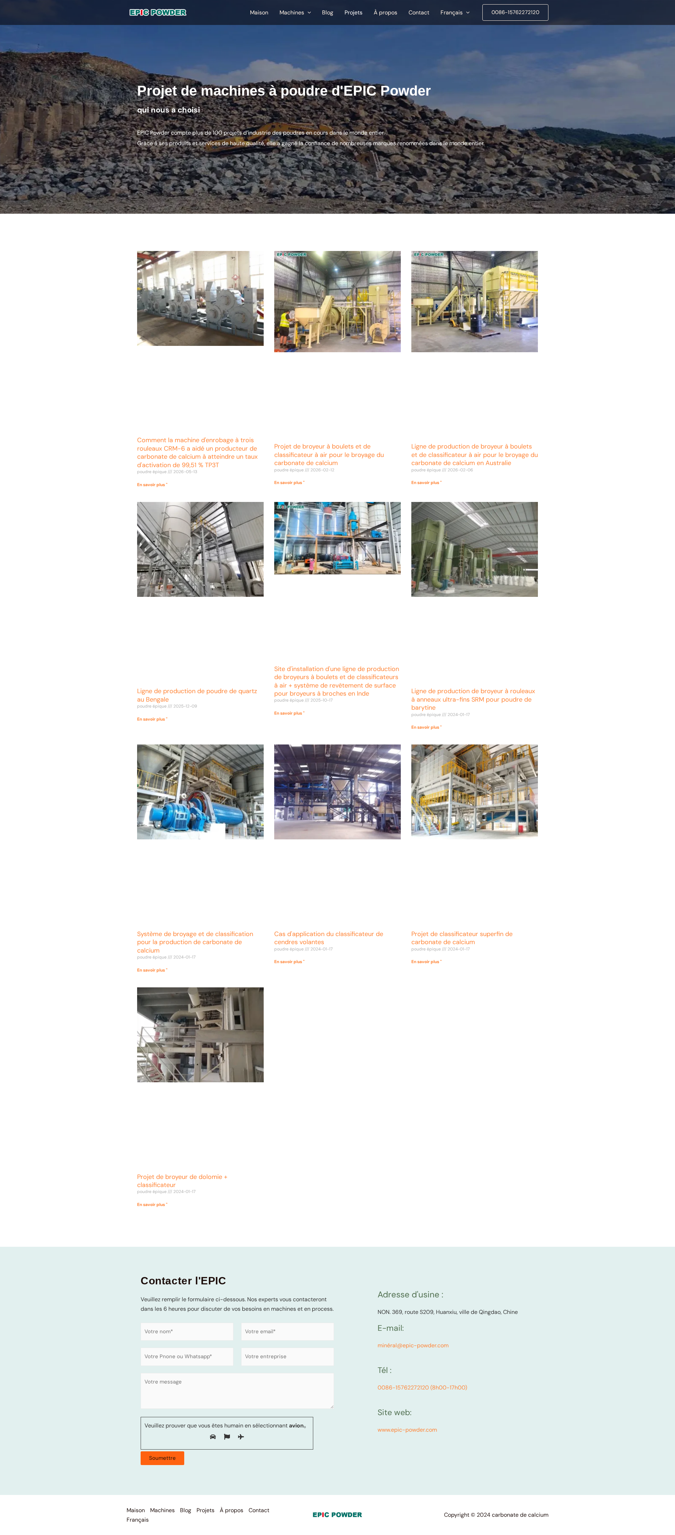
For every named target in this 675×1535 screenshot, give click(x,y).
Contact (259, 1510)
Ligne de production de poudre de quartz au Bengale (197, 695)
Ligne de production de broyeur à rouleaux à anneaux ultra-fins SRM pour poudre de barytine (473, 699)
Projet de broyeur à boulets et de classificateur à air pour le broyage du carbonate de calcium (329, 454)
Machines (162, 1510)
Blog (185, 1510)
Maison (136, 1510)
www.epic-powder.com (407, 1429)
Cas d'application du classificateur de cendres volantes (328, 938)
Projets (205, 1510)
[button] (307, 12)
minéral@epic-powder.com (413, 1345)
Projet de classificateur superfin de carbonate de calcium (462, 938)
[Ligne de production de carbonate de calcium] (158, 12)
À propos (231, 1510)
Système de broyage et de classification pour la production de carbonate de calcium (195, 942)
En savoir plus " (152, 485)
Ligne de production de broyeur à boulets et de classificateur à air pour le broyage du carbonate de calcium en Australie (474, 454)
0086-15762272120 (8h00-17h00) (422, 1387)
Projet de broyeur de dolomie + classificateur (182, 1181)
